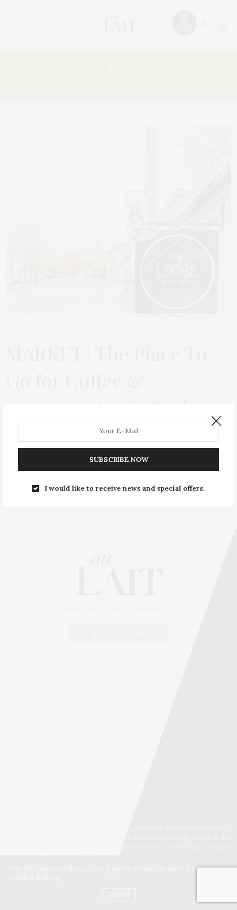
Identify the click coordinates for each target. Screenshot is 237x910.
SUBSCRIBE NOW (118, 459)
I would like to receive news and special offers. (125, 488)
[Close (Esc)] (216, 421)
